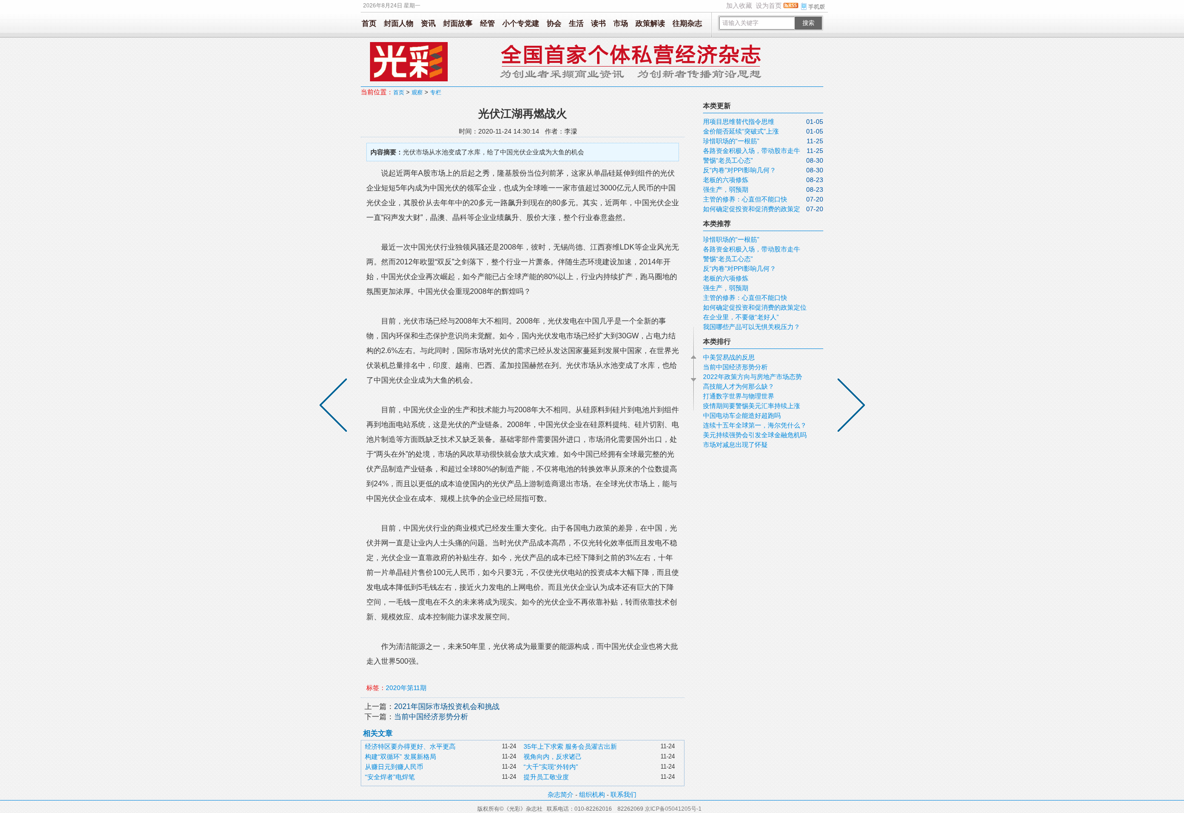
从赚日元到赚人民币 (394, 766)
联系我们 (623, 794)
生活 (576, 23)
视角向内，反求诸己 (553, 756)
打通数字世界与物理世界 (738, 396)
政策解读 (650, 23)
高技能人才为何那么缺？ (738, 386)
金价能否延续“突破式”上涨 (741, 131)
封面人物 (398, 23)
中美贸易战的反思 (729, 357)
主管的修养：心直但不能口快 (745, 199)
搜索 (808, 22)
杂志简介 (561, 794)
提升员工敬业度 (546, 777)
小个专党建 (520, 23)
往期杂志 (687, 23)
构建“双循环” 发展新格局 (400, 756)
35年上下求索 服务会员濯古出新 (570, 746)
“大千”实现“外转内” (551, 766)
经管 (487, 23)
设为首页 (769, 5)
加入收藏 (739, 5)
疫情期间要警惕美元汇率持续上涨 (751, 406)
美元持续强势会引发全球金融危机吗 (755, 435)
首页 (369, 23)
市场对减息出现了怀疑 (735, 444)
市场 (620, 23)
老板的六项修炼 (725, 179)
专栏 (435, 92)
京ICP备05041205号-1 (673, 809)
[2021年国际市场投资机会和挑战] (849, 407)
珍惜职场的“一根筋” (731, 141)
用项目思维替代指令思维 (738, 121)
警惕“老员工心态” (728, 160)
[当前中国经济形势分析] (335, 407)
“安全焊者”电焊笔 (390, 777)
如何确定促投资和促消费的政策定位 (755, 307)
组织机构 (592, 794)
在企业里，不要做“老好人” (741, 317)
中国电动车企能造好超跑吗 (742, 415)
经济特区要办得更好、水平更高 (410, 746)
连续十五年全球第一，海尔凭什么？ (755, 425)
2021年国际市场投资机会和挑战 (447, 706)
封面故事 (458, 23)
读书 (598, 23)
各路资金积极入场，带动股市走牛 (751, 150)
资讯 (428, 23)
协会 (554, 23)
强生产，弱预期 (725, 189)
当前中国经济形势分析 (431, 717)
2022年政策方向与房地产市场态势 (752, 376)
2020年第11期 (406, 687)
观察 (417, 92)
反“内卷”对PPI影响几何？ (739, 170)
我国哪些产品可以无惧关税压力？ (751, 326)
